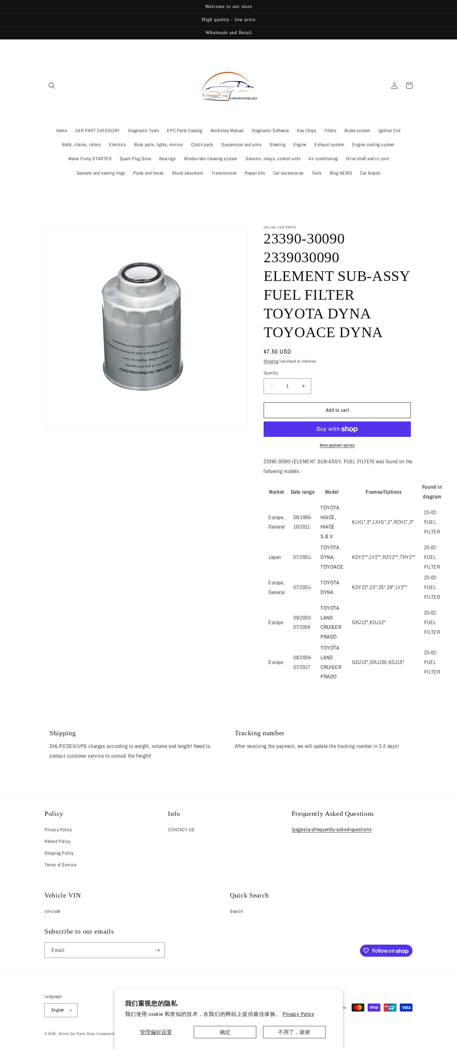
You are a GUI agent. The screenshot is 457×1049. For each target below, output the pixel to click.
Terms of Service (60, 865)
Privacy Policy (298, 1014)
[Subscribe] (157, 950)
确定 (225, 1032)
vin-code (52, 911)
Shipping (271, 361)
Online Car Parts (73, 1033)
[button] (51, 85)
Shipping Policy (59, 853)
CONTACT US (181, 830)
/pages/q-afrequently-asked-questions (332, 829)
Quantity (271, 373)
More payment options (337, 445)
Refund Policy (57, 841)
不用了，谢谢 (294, 1032)
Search (236, 911)
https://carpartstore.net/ (106, 1033)
